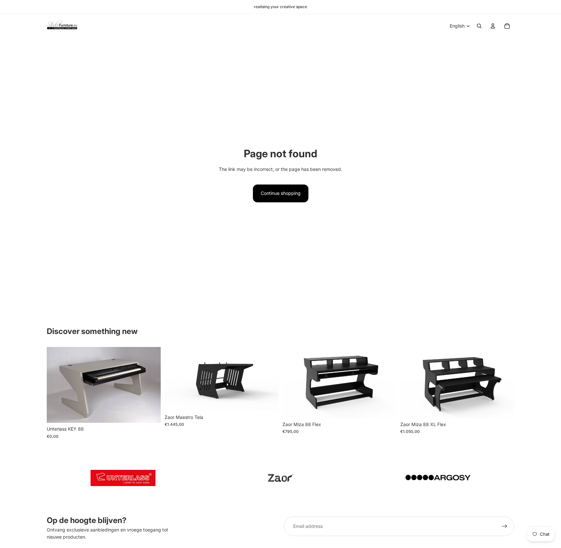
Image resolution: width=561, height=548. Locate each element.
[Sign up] (504, 526)
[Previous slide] (56, 385)
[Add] (150, 413)
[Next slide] (151, 385)
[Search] (479, 26)
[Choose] (268, 401)
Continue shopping (281, 193)
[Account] (493, 26)
